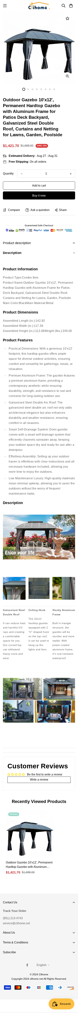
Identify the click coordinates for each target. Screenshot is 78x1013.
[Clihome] (39, 5)
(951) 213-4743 (13, 918)
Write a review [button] (39, 779)
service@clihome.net (16, 923)
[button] (39, 253)
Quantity (8, 173)
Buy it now (39, 195)
